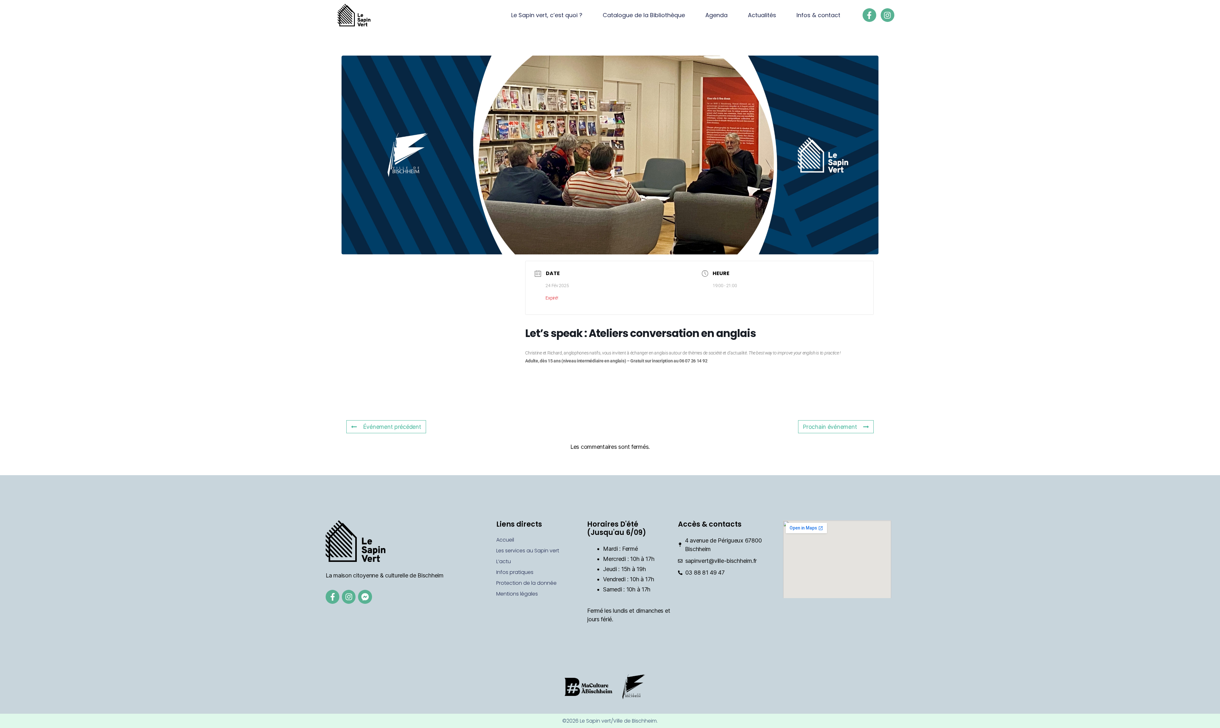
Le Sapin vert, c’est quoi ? (546, 15)
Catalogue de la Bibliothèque (644, 15)
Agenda (716, 15)
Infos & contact (818, 15)
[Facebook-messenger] (365, 596)
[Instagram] (887, 15)
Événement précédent (392, 426)
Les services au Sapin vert (527, 550)
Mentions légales (517, 593)
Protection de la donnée (526, 583)
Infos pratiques (514, 572)
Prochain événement (830, 426)
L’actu (503, 561)
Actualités (762, 15)
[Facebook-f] (869, 15)
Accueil (505, 539)
